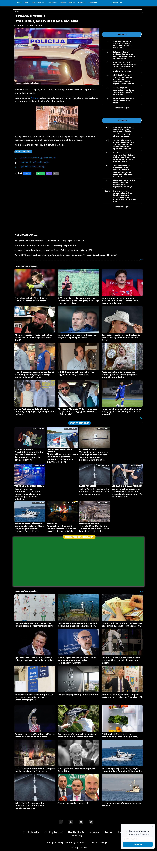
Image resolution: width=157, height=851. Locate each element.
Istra (27, 3)
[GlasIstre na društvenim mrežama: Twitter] (73, 822)
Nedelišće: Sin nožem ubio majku (34, 162)
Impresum (95, 832)
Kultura (82, 3)
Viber (49, 173)
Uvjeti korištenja (76, 832)
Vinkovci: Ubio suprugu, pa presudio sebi (38, 158)
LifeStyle (93, 3)
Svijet (63, 3)
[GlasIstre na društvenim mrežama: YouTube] (83, 822)
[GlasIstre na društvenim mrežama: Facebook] (63, 822)
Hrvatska (53, 3)
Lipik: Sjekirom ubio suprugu (32, 167)
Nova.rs (34, 98)
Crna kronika (39, 3)
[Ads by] (42, 132)
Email (55, 173)
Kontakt (109, 832)
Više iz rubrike (79, 423)
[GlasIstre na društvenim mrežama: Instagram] (94, 822)
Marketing (77, 836)
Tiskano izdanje (99, 842)
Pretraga (117, 3)
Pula (19, 3)
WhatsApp (41, 173)
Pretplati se (138, 844)
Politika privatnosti (54, 832)
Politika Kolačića (31, 832)
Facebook (27, 173)
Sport (72, 3)
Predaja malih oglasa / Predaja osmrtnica (67, 842)
